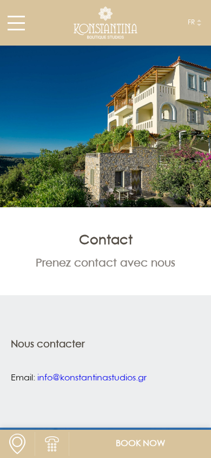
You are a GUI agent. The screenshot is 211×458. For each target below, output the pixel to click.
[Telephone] (52, 443)
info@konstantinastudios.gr (92, 378)
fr (191, 23)
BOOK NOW (140, 444)
